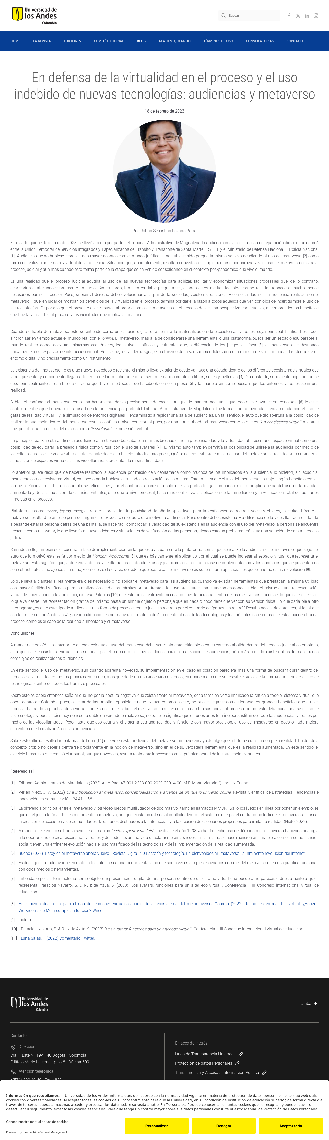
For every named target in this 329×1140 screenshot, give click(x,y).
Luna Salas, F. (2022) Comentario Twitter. (58, 938)
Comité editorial (109, 41)
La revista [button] (42, 41)
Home (15, 41)
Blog (141, 41)
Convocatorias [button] (260, 41)
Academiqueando (175, 41)
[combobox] (249, 15)
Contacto (295, 41)
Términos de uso (218, 41)
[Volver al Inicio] (34, 15)
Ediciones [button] (72, 41)
